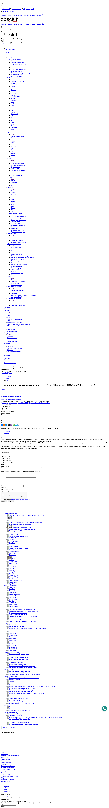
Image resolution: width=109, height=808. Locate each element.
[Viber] (11, 425)
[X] (9, 425)
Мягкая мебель (15, 237)
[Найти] (1, 5)
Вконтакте (9, 376)
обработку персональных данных (20, 499)
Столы (13, 162)
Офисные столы (5, 781)
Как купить (10, 336)
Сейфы (3, 778)
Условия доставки (6, 761)
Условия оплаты (5, 759)
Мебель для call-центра (17, 290)
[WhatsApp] (14, 425)
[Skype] (16, 425)
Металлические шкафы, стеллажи (10, 776)
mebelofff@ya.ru (7, 373)
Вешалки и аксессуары (17, 302)
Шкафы (13, 180)
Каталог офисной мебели (8, 766)
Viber (7, 378)
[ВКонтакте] (2, 425)
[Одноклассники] (4, 425)
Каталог (9, 57)
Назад (9, 56)
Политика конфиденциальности (10, 755)
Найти (2, 806)
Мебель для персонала (17, 136)
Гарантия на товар (6, 762)
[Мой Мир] (6, 425)
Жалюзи (13, 280)
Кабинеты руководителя (18, 81)
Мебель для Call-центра (7, 779)
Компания (10, 346)
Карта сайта (4, 764)
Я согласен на (16, 499)
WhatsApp (9, 381)
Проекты (10, 314)
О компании (4, 754)
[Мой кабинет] (1, 28)
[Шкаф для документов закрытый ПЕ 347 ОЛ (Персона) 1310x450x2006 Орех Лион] (25, 403)
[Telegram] (18, 425)
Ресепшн (13, 191)
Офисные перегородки (17, 62)
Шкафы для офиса (6, 774)
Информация (4, 757)
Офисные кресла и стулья (18, 216)
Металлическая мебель (17, 247)
